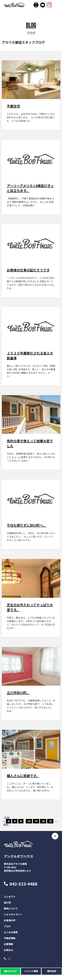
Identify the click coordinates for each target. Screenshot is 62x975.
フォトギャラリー (13, 914)
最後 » (6, 824)
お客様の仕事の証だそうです (28, 270)
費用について (11, 908)
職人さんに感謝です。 (23, 776)
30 (9, 821)
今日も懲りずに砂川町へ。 (26, 526)
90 (21, 821)
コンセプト (9, 896)
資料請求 (51, 971)
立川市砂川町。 (18, 693)
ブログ (7, 926)
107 (50, 821)
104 (28, 821)
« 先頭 (6, 817)
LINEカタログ (10, 971)
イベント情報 (31, 971)
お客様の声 (9, 920)
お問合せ (8, 950)
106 (43, 821)
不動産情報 (9, 938)
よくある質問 (11, 932)
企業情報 (8, 944)
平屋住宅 (13, 106)
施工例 (7, 902)
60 (15, 821)
